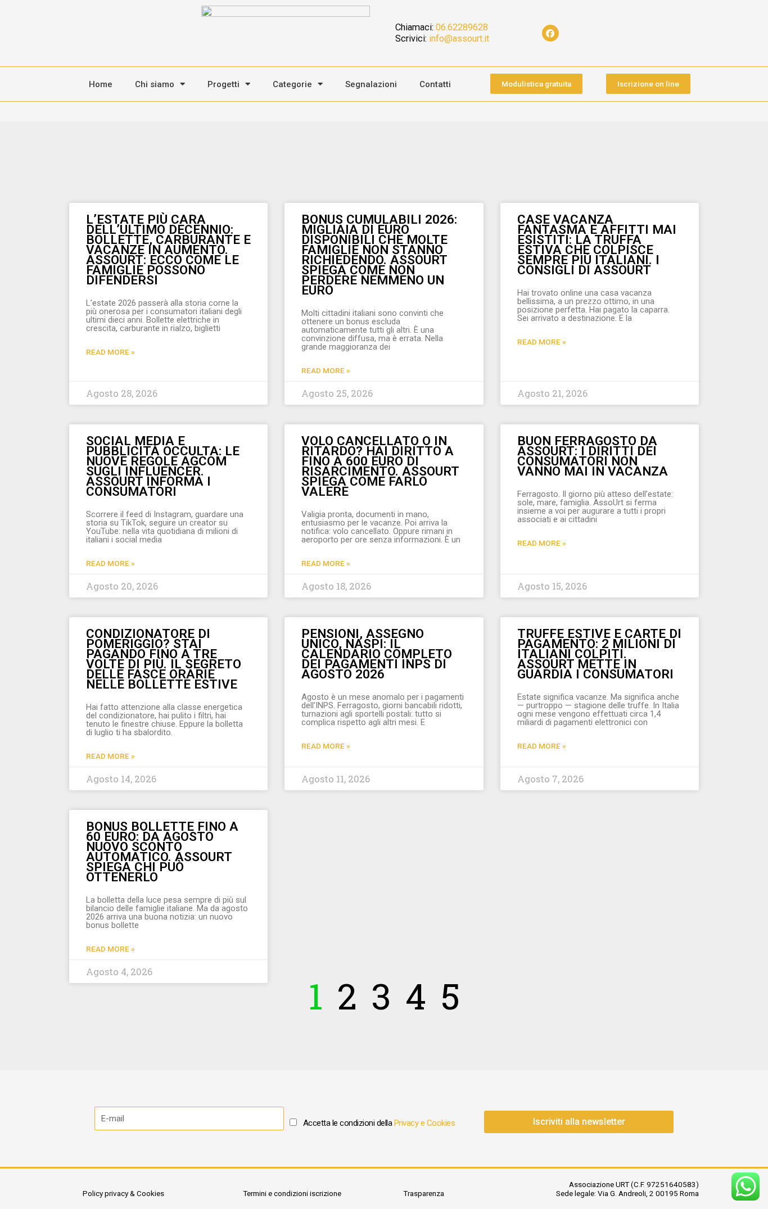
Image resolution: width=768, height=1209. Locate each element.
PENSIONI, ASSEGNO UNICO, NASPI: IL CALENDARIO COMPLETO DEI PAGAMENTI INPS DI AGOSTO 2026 (376, 653)
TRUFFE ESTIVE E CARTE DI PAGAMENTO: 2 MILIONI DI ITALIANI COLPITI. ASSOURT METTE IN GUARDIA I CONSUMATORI (599, 653)
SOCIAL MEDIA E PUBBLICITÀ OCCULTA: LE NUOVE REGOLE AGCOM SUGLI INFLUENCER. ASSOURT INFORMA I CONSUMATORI (163, 466)
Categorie (292, 84)
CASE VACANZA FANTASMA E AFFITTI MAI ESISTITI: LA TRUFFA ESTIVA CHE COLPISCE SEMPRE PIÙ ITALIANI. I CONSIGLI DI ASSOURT (596, 244)
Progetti (223, 84)
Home (100, 84)
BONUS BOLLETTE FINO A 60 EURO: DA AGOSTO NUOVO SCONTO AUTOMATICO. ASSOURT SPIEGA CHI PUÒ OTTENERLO (162, 851)
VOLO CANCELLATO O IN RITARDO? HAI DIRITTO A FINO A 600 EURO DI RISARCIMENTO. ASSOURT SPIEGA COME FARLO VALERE (380, 466)
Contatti (435, 84)
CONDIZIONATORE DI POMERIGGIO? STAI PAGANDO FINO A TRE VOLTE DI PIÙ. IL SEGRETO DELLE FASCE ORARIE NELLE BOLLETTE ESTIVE (163, 658)
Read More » (110, 351)
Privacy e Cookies (424, 1123)
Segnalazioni (371, 84)
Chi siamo (154, 84)
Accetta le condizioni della (379, 1123)
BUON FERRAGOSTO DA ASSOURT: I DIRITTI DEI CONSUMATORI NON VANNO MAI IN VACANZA (592, 455)
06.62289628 (462, 27)
